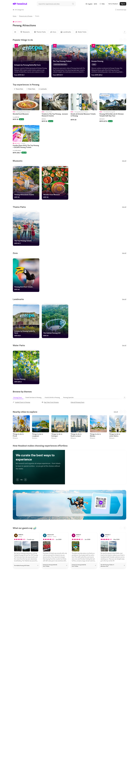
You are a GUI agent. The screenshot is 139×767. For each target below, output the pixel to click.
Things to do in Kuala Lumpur (76, 435)
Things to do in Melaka (95, 435)
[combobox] (56, 4)
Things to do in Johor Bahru (114, 435)
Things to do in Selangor (56, 435)
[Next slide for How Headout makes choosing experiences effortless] (25, 479)
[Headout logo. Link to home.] (20, 4)
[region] (69, 464)
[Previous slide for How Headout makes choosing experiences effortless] (17, 479)
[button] (18, 10)
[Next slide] (124, 31)
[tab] (15, 32)
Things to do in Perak (18, 435)
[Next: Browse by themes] (124, 397)
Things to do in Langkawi (37, 435)
